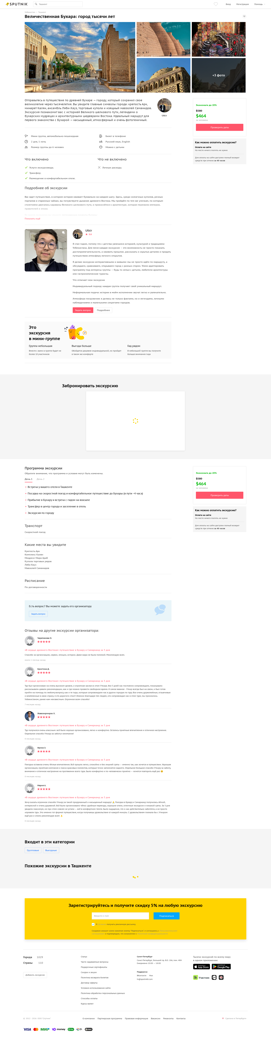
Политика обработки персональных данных (103, 993)
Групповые (33, 850)
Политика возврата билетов (94, 977)
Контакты (181, 1018)
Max (151, 975)
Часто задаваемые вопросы (94, 962)
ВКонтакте (141, 975)
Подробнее (103, 310)
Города (33, 957)
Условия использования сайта (96, 988)
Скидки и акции (89, 972)
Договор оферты (89, 983)
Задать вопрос (83, 310)
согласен (102, 924)
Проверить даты (220, 127)
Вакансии (155, 1018)
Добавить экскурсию (35, 975)
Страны (33, 962)
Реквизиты (168, 1018)
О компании (89, 1018)
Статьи (84, 956)
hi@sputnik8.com (145, 979)
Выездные (51, 850)
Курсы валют (87, 1003)
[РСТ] (221, 977)
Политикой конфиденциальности (152, 934)
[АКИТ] (214, 977)
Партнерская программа (110, 1018)
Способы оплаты (89, 998)
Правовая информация (136, 1018)
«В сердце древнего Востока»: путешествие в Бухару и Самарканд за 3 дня (67, 650)
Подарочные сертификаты (94, 967)
